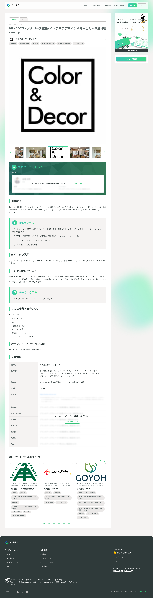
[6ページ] (56, 523)
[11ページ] (69, 523)
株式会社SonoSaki (51, 489)
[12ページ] (71, 523)
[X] (22, 592)
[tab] (14, 19)
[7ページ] (59, 523)
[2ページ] (46, 523)
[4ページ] (51, 523)
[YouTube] (26, 592)
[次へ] (104, 152)
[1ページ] (44, 523)
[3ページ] (49, 523)
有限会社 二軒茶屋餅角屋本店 (22, 489)
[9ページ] (64, 523)
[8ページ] (61, 523)
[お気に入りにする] (105, 39)
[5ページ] (54, 523)
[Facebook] (18, 592)
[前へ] (10, 152)
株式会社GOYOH (83, 489)
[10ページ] (66, 523)
